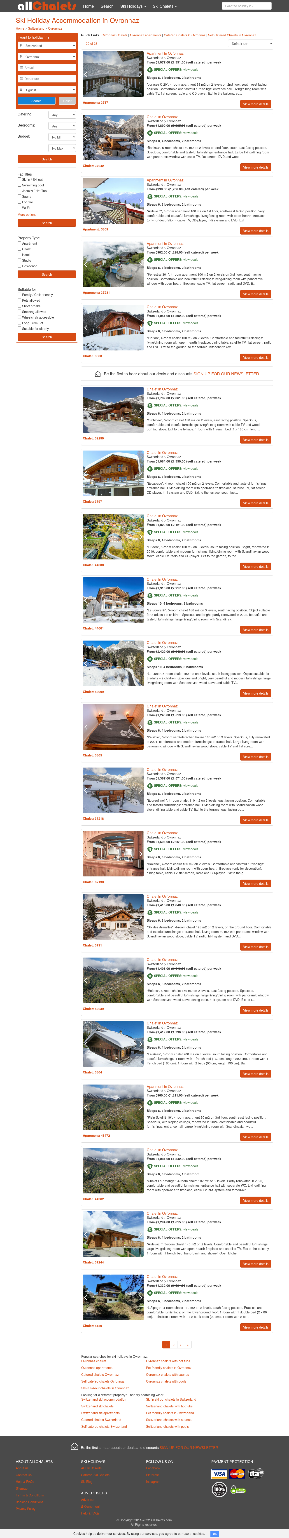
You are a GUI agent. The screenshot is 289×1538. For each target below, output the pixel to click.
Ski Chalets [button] (164, 6)
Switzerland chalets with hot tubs (169, 1406)
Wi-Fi (26, 207)
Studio (26, 260)
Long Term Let (32, 323)
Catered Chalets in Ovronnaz (184, 35)
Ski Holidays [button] (132, 6)
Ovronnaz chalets (93, 1361)
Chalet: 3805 (92, 755)
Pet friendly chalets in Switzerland (170, 1413)
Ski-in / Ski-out (32, 179)
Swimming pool (33, 185)
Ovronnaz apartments (145, 35)
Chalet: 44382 (93, 1199)
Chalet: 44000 (93, 565)
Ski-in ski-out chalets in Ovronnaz (105, 1388)
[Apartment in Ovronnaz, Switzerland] (113, 74)
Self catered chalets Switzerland (104, 1426)
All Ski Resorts (91, 1468)
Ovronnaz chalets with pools (166, 1381)
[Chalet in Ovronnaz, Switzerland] (113, 137)
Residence (29, 266)
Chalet (26, 249)
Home (88, 6)
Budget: (24, 136)
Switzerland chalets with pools (167, 1426)
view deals (190, 69)
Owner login (92, 1506)
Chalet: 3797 (92, 501)
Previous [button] (87, 74)
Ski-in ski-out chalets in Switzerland (171, 1399)
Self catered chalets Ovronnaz (102, 1381)
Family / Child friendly (37, 294)
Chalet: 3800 (92, 356)
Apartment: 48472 (96, 1135)
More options (27, 214)
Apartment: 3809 (95, 229)
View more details (255, 104)
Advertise (87, 1499)
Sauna (26, 196)
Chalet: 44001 (93, 628)
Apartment (29, 243)
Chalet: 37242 (93, 165)
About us (22, 1468)
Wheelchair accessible (38, 317)
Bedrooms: (26, 124)
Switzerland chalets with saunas (168, 1419)
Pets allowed (31, 300)
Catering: (25, 113)
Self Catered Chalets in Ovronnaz (232, 35)
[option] (113, 74)
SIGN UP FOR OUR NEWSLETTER (226, 373)
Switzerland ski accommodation (103, 1399)
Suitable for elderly (35, 328)
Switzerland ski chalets (97, 1406)
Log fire (27, 202)
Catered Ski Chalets (95, 1474)
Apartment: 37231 (96, 292)
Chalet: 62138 (93, 882)
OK (215, 1534)
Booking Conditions (29, 1502)
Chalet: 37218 (93, 818)
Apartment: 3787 (95, 102)
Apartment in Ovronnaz (165, 53)
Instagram (153, 1481)
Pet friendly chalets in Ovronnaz (168, 1367)
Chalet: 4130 (92, 1325)
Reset (67, 101)
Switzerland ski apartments (100, 1413)
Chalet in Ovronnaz (162, 116)
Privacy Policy (25, 1508)
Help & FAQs (25, 1481)
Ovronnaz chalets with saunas (167, 1374)
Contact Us (24, 1474)
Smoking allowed (34, 311)
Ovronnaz (55, 28)
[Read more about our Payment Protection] (220, 1472)
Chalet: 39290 (93, 438)
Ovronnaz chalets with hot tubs (168, 1361)
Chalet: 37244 (93, 1262)
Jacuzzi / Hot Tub (34, 190)
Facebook (153, 1468)
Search (107, 6)
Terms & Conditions (30, 1495)
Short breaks (31, 306)
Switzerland (36, 28)
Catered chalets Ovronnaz (100, 1374)
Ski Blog (87, 1481)
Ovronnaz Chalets (114, 35)
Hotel (26, 254)
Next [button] (138, 74)
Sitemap (22, 1488)
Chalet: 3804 (92, 1072)
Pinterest (152, 1474)
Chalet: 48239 (93, 1008)
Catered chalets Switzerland (101, 1419)
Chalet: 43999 (93, 691)
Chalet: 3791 (92, 945)
